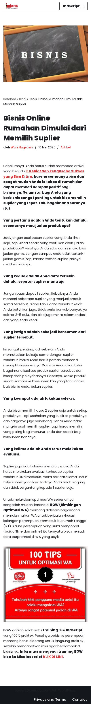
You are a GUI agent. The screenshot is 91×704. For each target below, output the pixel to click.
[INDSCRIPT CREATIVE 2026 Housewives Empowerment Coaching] (10, 6)
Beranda (9, 99)
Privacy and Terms (50, 699)
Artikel (66, 147)
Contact (79, 699)
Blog (22, 99)
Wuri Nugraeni (22, 147)
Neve (19, 690)
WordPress (67, 690)
